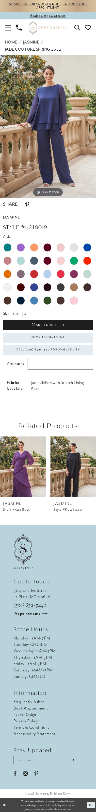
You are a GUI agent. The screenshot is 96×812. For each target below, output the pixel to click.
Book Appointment (48, 337)
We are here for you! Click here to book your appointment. (48, 6)
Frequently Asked (29, 701)
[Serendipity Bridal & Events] (48, 27)
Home (11, 42)
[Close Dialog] (4, 805)
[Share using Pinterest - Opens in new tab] (27, 205)
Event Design (25, 714)
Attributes (15, 363)
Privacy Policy (26, 721)
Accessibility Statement (34, 733)
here (69, 809)
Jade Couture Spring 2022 (33, 49)
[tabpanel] (48, 126)
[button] (8, 27)
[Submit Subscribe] (72, 760)
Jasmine (31, 42)
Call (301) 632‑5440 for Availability (48, 349)
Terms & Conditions (31, 727)
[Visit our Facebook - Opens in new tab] (15, 773)
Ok (91, 805)
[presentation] (23, 466)
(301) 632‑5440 (30, 605)
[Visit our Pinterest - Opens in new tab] (36, 773)
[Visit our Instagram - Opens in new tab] (25, 773)
